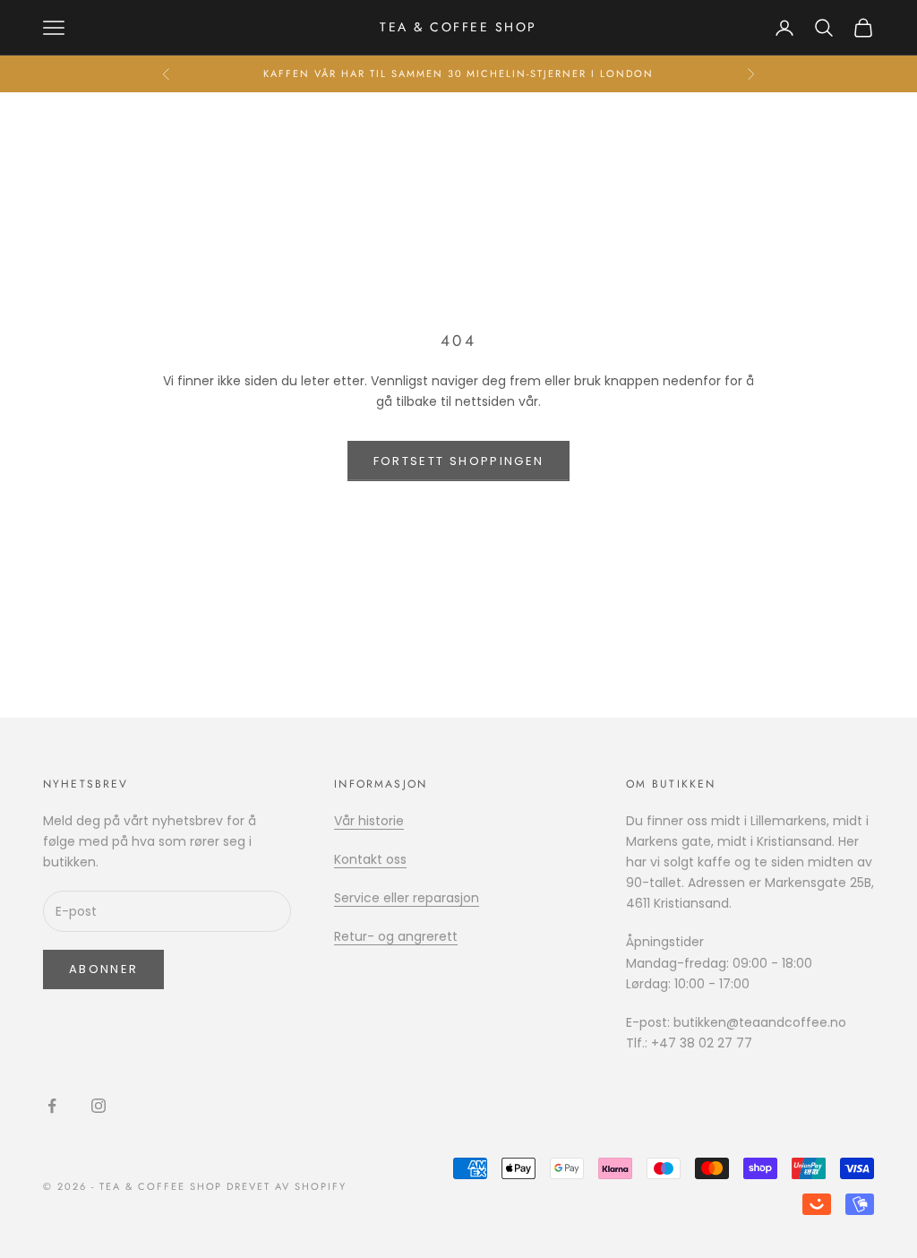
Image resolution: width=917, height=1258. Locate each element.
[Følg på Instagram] (98, 1106)
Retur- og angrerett (396, 936)
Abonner (103, 969)
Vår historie (369, 821)
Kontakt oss (370, 859)
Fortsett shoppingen (458, 461)
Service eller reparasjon (406, 898)
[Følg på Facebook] (52, 1106)
